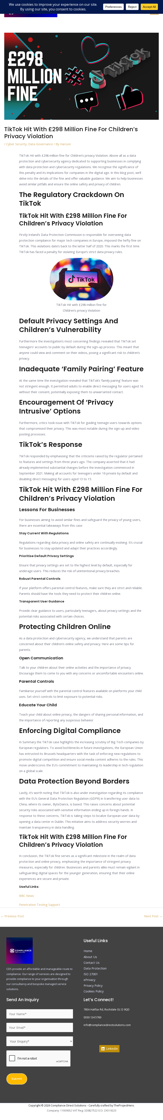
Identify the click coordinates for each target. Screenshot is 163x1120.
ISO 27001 (91, 974)
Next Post (153, 916)
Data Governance (40, 144)
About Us (90, 957)
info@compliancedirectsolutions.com (107, 1025)
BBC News (26, 895)
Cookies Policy (94, 991)
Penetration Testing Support (39, 904)
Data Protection (95, 968)
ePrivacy (89, 980)
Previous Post (12, 916)
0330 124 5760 (92, 1017)
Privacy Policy (93, 985)
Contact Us (92, 962)
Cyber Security (16, 144)
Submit (16, 1079)
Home (88, 951)
